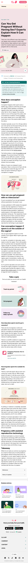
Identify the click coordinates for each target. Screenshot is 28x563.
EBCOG (12, 76)
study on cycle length (16, 131)
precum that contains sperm (9, 270)
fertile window (18, 150)
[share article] (25, 70)
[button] (14, 470)
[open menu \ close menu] (2, 2)
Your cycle (3, 19)
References (5, 470)
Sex (8, 19)
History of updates (7, 474)
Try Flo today (23, 2)
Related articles (6, 483)
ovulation (22, 115)
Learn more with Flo (12, 358)
